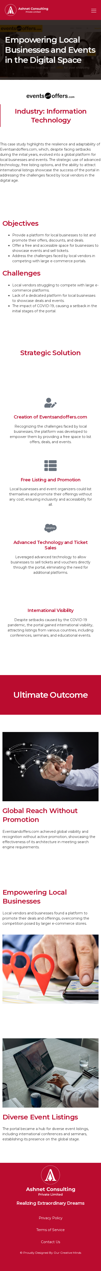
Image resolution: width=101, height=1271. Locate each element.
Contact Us (50, 1242)
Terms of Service (50, 1230)
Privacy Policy (51, 1218)
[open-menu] (92, 10)
